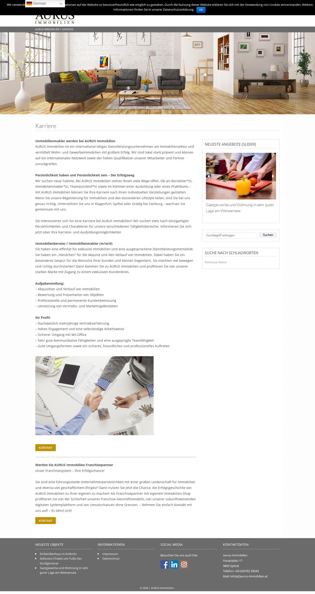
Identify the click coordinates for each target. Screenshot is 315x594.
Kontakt (45, 448)
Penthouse (211, 262)
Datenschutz (111, 558)
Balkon (223, 262)
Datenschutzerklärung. (178, 9)
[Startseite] (58, 16)
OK (201, 10)
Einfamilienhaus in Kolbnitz (58, 554)
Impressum (110, 554)
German (39, 3)
